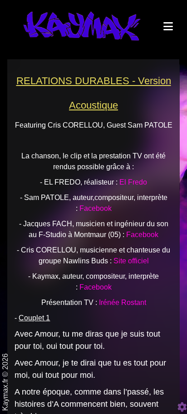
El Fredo (133, 182)
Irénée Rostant (122, 302)
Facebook (142, 234)
